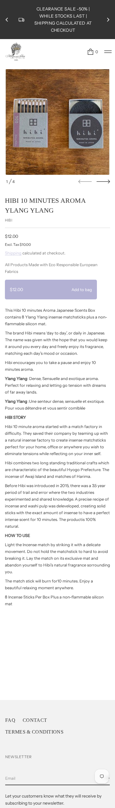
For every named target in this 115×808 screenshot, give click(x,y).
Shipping (13, 252)
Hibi (8, 220)
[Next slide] (103, 181)
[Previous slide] (6, 19)
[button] (92, 51)
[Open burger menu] (108, 51)
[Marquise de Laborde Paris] (15, 51)
